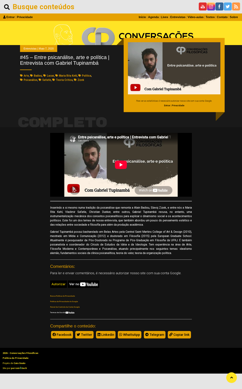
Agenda (153, 17)
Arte (26, 75)
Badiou (38, 75)
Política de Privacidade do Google (64, 301)
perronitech (19, 368)
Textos (210, 17)
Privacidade (25, 17)
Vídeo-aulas (196, 17)
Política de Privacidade (16, 358)
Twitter (86, 335)
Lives (164, 17)
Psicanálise (30, 80)
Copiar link (181, 335)
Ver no (74, 284)
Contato (222, 17)
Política (86, 75)
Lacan (50, 75)
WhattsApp (131, 335)
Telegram (156, 335)
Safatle (46, 80)
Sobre (234, 17)
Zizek (81, 80)
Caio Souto (19, 363)
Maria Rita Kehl (68, 75)
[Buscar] (7, 6)
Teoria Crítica (64, 80)
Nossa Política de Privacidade (62, 296)
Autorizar (59, 284)
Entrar (10, 17)
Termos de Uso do (58, 312)
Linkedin (107, 335)
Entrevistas (177, 17)
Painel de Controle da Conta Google (65, 307)
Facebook (64, 335)
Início (142, 17)
